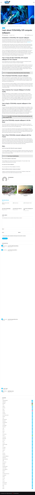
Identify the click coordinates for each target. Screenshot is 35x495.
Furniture (4, 448)
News (3, 409)
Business (4, 403)
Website (19, 232)
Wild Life (4, 470)
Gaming (4, 412)
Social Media (4, 425)
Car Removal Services (6, 473)
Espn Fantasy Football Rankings (6, 208)
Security (4, 453)
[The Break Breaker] (7, 2)
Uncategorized (5, 422)
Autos (3, 429)
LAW (3, 428)
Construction (4, 434)
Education (4, 426)
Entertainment (5, 419)
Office (3, 472)
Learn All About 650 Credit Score (17, 208)
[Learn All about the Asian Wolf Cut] (4, 284)
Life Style (4, 413)
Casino (4, 450)
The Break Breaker (16, 493)
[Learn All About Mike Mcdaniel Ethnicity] (4, 247)
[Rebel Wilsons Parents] (4, 392)
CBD (3, 460)
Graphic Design (5, 444)
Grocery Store (5, 482)
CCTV (3, 479)
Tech (3, 404)
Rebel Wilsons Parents (11, 391)
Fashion (4, 416)
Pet (3, 451)
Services (4, 407)
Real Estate (4, 438)
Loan (3, 432)
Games (4, 410)
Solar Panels (4, 467)
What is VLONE (5, 388)
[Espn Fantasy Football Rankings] (6, 205)
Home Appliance (5, 469)
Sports (4, 431)
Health (4, 406)
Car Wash (4, 447)
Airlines (4, 476)
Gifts (3, 485)
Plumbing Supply (5, 466)
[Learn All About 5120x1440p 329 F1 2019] (28, 205)
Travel (3, 435)
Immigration (4, 475)
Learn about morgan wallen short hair (13, 319)
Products (4, 454)
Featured (4, 463)
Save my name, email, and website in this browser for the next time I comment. (14, 235)
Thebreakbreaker (5, 400)
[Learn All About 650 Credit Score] (17, 205)
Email (3, 232)
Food (3, 441)
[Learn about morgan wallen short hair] (4, 353)
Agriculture (4, 457)
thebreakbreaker (6, 35)
